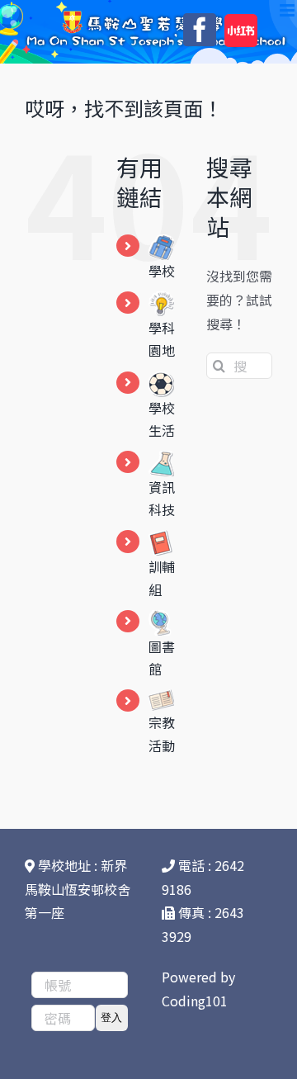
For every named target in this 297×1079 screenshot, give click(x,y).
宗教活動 (161, 733)
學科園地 (161, 339)
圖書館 (161, 658)
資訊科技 (161, 498)
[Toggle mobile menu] (288, 10)
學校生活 (161, 419)
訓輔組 (161, 577)
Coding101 (195, 1000)
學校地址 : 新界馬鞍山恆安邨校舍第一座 (77, 889)
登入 (111, 1017)
